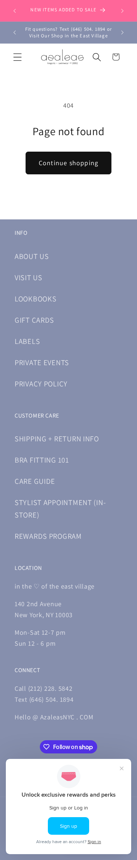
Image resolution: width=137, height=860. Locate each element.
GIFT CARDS (34, 320)
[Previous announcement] (15, 11)
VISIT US (28, 277)
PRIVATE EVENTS (42, 362)
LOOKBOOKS (35, 299)
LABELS (27, 341)
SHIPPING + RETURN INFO (57, 439)
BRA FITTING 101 (42, 460)
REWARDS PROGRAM (48, 536)
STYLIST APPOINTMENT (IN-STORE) (60, 508)
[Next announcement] (122, 11)
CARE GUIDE (35, 481)
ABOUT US (32, 256)
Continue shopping (68, 163)
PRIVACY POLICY (41, 384)
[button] (17, 57)
